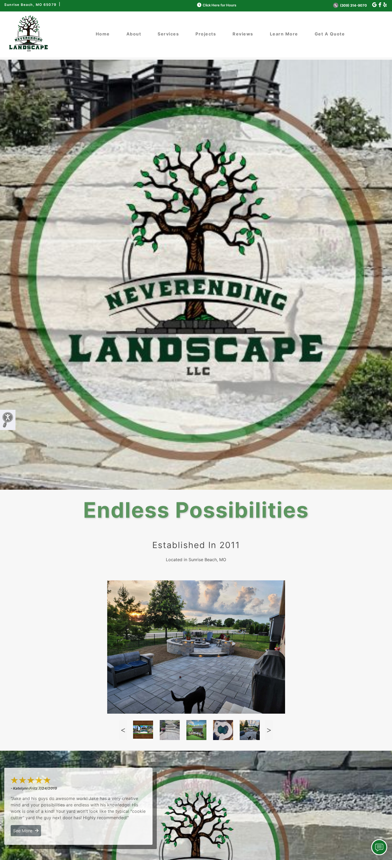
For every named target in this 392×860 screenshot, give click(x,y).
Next (269, 730)
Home (103, 34)
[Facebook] (380, 5)
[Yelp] (385, 5)
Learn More (284, 34)
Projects (205, 34)
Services (168, 34)
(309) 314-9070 (353, 5)
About (133, 34)
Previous (123, 730)
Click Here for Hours (219, 5)
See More (24, 830)
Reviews (243, 34)
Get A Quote (330, 34)
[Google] (374, 5)
